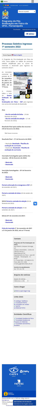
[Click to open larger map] (22, 291)
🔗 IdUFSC (17, 306)
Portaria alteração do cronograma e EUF (16, 185)
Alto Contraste (23, 5)
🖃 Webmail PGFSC (19, 308)
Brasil (6, 1)
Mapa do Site (7, 7)
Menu (31, 34)
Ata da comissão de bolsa (14, 114)
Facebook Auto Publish (11, 405)
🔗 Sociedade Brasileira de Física (24, 318)
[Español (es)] (8, 5)
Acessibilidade (14, 5)
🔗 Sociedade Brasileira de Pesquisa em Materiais (22, 321)
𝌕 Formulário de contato (21, 304)
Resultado (15, 143)
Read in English (18, 55)
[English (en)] (6, 5)
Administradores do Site (29, 29)
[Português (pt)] (4, 5)
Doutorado (9, 164)
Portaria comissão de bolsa (11, 193)
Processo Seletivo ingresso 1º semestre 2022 (17, 45)
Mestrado (9, 162)
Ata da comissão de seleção (15, 118)
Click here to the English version (23, 404)
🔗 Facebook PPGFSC (20, 303)
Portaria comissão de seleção (16, 201)
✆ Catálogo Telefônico (21, 301)
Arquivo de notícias (19, 279)
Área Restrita (17, 29)
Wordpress (5, 400)
